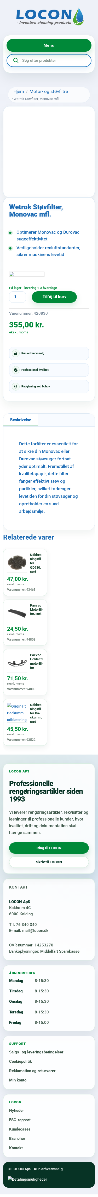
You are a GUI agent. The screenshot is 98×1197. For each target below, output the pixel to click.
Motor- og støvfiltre (49, 91)
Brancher (17, 1138)
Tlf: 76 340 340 (23, 924)
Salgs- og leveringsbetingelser (36, 1052)
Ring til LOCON (49, 848)
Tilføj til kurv (54, 296)
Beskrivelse (20, 420)
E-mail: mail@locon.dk (28, 930)
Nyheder (16, 1110)
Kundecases (20, 1129)
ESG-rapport (20, 1120)
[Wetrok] (26, 278)
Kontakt (16, 1148)
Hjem (19, 91)
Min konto (17, 1080)
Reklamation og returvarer (32, 1070)
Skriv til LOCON (49, 862)
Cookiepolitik (20, 1061)
